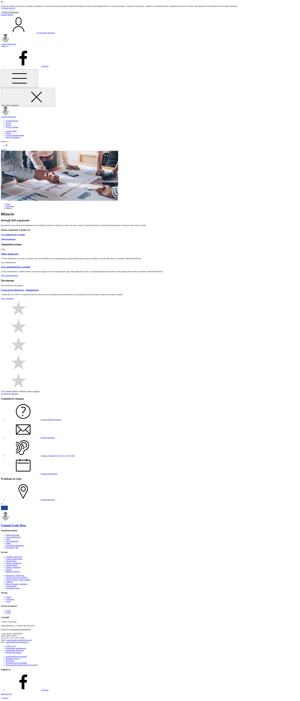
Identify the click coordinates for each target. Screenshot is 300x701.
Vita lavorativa (11, 561)
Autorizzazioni (11, 586)
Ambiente (9, 582)
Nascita (8, 133)
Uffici (8, 539)
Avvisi (8, 601)
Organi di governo (12, 535)
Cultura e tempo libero (14, 559)
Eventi (8, 613)
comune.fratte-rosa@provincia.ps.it (19, 640)
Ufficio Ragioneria (8, 239)
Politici (8, 543)
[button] (12, 121)
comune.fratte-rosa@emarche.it (16, 642)
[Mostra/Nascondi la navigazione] (19, 78)
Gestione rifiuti (11, 131)
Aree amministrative (13, 537)
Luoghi (8, 611)
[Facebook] (7, 146)
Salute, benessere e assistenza (16, 584)
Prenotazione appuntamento (16, 648)
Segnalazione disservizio (15, 650)
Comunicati (10, 599)
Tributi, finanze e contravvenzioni (18, 580)
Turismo (9, 569)
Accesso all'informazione (15, 135)
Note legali (10, 661)
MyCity (6, 698)
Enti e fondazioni (12, 541)
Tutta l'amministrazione (9, 276)
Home (8, 204)
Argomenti (10, 206)
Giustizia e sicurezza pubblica (17, 578)
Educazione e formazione (15, 576)
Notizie (8, 597)
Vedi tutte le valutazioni (9, 394)
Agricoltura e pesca (13, 588)
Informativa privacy (13, 659)
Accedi (3, 150)
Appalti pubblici (12, 565)
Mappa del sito (6, 694)
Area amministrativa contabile (13, 235)
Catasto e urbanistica (13, 567)
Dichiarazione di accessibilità (16, 663)
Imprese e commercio (13, 563)
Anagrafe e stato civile (14, 557)
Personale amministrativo (15, 545)
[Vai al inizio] (2, 504)
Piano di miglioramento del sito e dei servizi (22, 665)
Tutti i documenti (7, 299)
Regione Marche (7, 15)
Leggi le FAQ (11, 646)
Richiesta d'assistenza (13, 652)
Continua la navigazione (10, 12)
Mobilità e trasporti (13, 572)
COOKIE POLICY (8, 8)
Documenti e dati (12, 548)
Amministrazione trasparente (16, 656)
